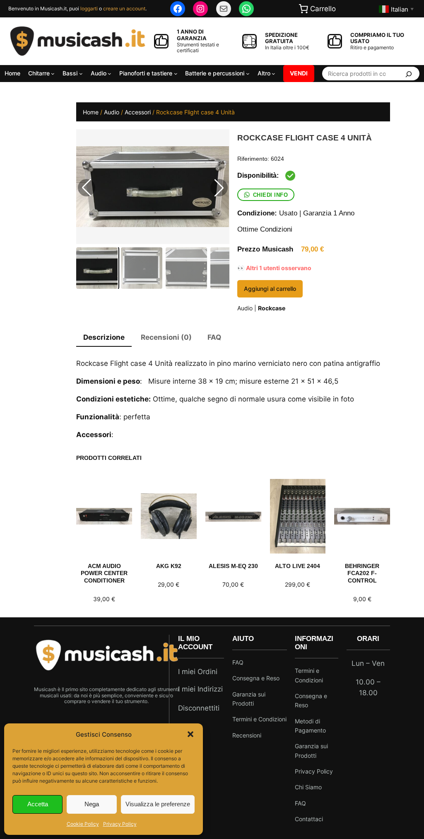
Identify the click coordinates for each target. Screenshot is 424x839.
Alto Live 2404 (297, 566)
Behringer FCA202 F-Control (362, 573)
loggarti (89, 8)
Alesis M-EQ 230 (233, 566)
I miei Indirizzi (200, 689)
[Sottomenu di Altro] (273, 73)
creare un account (124, 8)
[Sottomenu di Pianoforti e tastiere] (176, 73)
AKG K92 (168, 566)
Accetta (37, 804)
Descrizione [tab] (104, 337)
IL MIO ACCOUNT (195, 643)
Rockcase (271, 308)
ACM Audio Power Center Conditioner (104, 573)
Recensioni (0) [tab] (166, 337)
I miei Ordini (197, 671)
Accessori (138, 112)
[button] (190, 734)
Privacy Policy (120, 824)
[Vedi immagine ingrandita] (152, 186)
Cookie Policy (83, 824)
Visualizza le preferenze (157, 804)
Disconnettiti (198, 708)
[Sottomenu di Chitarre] (53, 73)
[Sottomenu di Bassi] (81, 73)
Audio (111, 112)
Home (91, 112)
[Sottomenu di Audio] (109, 73)
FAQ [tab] (214, 337)
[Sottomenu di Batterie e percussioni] (248, 73)
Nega (91, 804)
